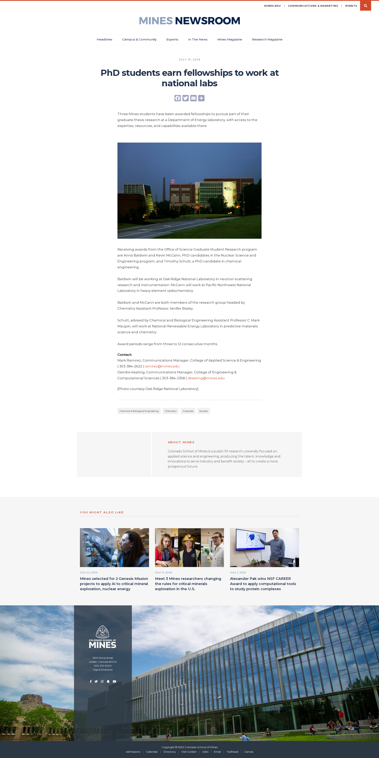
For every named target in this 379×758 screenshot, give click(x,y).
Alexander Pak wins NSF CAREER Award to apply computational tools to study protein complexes (263, 584)
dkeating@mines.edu (206, 378)
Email (217, 751)
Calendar (152, 751)
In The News (197, 39)
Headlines (104, 39)
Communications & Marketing (313, 5)
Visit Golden (189, 751)
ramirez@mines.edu (162, 366)
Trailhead (232, 751)
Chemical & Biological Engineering (139, 411)
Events (351, 5)
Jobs (205, 751)
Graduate (188, 411)
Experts (172, 39)
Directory (169, 751)
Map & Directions (103, 669)
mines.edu (272, 5)
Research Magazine (267, 39)
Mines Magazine (229, 39)
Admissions (133, 751)
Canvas (248, 751)
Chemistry (171, 411)
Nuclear (203, 411)
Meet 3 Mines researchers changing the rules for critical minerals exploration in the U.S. (188, 584)
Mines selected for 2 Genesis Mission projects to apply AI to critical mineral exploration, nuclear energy (114, 584)
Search (365, 6)
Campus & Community (139, 39)
